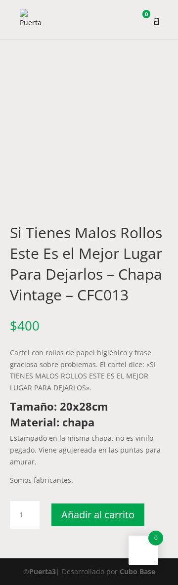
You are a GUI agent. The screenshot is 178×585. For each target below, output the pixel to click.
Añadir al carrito (97, 514)
